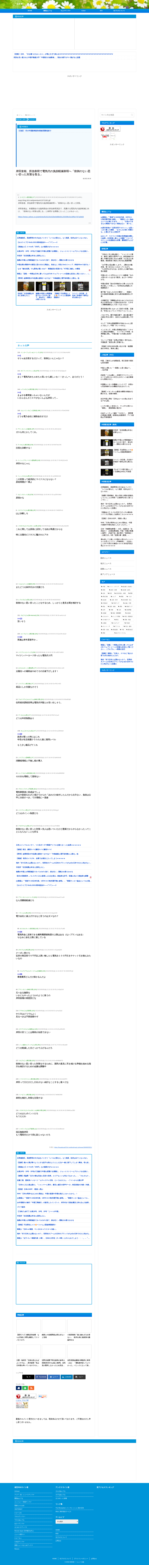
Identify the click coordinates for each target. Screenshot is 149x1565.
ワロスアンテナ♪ (19, 1543)
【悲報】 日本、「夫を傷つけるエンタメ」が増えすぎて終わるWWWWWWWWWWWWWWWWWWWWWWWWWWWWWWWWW (63, 54)
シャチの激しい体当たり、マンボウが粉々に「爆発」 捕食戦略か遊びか (117, 407)
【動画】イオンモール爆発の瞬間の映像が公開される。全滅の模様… (117, 392)
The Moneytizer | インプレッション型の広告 (70, 1535)
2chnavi (16, 1518)
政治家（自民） (22, 119)
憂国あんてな (18, 1525)
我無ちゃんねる (19, 1533)
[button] (79, 1377)
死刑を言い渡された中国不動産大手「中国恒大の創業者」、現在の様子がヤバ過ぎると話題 (47, 57)
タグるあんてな (60, 1522)
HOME (58, 1557)
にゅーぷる (18, 1540)
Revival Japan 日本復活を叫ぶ (24, 1558)
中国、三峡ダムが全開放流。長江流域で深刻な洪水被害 (117, 362)
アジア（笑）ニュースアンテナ (24, 1522)
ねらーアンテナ (19, 1551)
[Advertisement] (74, 92)
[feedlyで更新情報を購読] (25, 1388)
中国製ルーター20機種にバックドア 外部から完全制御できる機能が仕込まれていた (117, 385)
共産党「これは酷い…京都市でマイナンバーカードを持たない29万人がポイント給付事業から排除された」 (117, 377)
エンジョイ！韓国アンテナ (23, 1529)
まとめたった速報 (61, 1525)
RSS (57, 1561)
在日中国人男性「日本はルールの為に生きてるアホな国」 (117, 400)
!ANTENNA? (18, 1536)
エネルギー (32, 119)
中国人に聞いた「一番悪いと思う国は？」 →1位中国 (117, 369)
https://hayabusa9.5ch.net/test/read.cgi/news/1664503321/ (73, 1147)
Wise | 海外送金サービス (63, 1539)
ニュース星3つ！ (19, 1561)
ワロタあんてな (19, 1547)
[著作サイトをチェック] (19, 1388)
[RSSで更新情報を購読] (31, 1388)
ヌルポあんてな (60, 1518)
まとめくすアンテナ (20, 1554)
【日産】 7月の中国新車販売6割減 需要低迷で (34, 131)
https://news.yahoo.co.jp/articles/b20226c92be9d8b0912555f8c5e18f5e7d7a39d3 (51, 217)
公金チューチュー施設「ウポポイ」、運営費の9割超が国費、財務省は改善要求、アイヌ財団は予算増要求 (117, 415)
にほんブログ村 (22, 1400)
